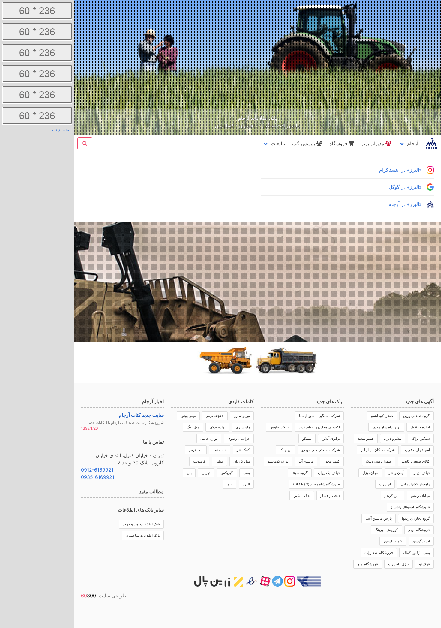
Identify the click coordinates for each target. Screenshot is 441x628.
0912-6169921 (97, 470)
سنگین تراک (421, 438)
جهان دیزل (370, 472)
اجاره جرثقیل (420, 427)
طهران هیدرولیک (379, 461)
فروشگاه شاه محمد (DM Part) (316, 484)
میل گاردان (241, 461)
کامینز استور (392, 541)
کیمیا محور (332, 461)
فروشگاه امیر (367, 564)
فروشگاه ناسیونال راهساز (410, 507)
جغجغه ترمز (215, 415)
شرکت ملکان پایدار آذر (378, 450)
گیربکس (226, 472)
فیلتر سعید (366, 438)
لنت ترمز (196, 450)
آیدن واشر (396, 472)
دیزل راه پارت (398, 564)
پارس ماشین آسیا (378, 518)
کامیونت (199, 461)
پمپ (246, 472)
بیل (189, 472)
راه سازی (243, 427)
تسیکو (307, 438)
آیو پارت (385, 484)
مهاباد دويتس (420, 495)
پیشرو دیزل (392, 438)
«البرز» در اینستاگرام (400, 170)
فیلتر (219, 461)
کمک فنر (243, 450)
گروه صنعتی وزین (416, 415)
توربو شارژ (242, 415)
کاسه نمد (219, 450)
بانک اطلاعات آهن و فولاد (141, 524)
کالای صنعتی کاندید (416, 461)
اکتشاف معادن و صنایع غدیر (319, 427)
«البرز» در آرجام (405, 204)
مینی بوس (188, 415)
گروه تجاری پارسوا (416, 518)
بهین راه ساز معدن (386, 427)
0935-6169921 (97, 477)
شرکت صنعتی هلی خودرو (321, 450)
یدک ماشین (301, 495)
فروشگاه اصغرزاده (378, 552)
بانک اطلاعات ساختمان (143, 535)
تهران (206, 472)
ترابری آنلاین (331, 438)
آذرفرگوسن (421, 541)
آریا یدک (285, 450)
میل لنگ (193, 427)
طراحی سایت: (103, 596)
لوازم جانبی (209, 438)
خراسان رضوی (239, 438)
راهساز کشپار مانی (415, 484)
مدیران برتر (372, 143)
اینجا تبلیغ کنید (62, 130)
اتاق (229, 484)
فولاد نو (424, 564)
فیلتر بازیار (422, 472)
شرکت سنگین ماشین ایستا (319, 415)
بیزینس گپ (303, 143)
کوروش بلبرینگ (386, 529)
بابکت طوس (279, 427)
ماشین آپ (306, 461)
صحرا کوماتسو (382, 415)
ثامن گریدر (392, 495)
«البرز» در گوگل (405, 187)
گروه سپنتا (300, 472)
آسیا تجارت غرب (417, 450)
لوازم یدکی (217, 427)
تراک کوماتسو (278, 461)
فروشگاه (338, 143)
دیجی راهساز (330, 495)
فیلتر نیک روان (329, 472)
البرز (246, 484)
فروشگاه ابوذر (419, 529)
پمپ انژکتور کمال (416, 552)
